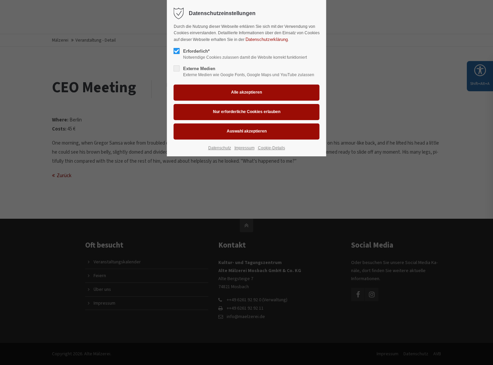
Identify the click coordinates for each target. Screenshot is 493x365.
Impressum (244, 148)
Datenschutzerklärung (266, 39)
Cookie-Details (271, 148)
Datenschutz (219, 148)
